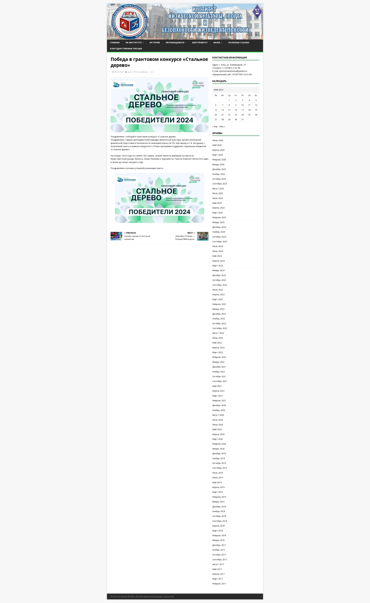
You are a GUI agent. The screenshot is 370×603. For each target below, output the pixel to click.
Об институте (133, 42)
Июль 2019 (217, 472)
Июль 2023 (217, 289)
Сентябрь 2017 (219, 559)
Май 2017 (217, 569)
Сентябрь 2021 (219, 381)
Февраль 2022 (219, 357)
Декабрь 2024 (219, 227)
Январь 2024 (218, 270)
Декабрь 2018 (219, 506)
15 (229, 110)
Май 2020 (217, 429)
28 (222, 119)
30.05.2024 (118, 72)
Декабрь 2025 (219, 169)
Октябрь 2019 (219, 463)
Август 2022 (218, 333)
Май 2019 (217, 482)
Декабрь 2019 (219, 453)
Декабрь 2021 (219, 366)
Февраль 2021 (219, 400)
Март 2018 (217, 530)
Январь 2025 (218, 222)
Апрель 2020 (218, 434)
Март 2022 (217, 352)
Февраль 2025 (219, 217)
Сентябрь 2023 (219, 285)
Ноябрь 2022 (218, 318)
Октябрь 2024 (219, 236)
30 (236, 119)
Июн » (222, 126)
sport (129, 72)
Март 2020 (217, 439)
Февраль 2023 (219, 304)
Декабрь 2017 (219, 545)
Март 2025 (217, 212)
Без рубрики (142, 72)
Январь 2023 (218, 309)
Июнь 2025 (217, 198)
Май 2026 (217, 145)
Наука (216, 42)
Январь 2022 (218, 362)
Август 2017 (218, 564)
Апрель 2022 (218, 347)
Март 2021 (217, 395)
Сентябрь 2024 (219, 241)
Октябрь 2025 (219, 178)
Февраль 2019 (219, 497)
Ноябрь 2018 (218, 511)
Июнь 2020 (217, 424)
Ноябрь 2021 (218, 371)
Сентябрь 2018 (219, 521)
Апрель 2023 (218, 294)
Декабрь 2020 (219, 405)
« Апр (215, 126)
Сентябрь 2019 (219, 467)
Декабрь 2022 (219, 313)
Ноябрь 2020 (218, 410)
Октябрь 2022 (219, 323)
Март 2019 (217, 492)
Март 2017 (217, 578)
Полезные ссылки (238, 42)
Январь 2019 (218, 501)
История (155, 42)
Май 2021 (217, 386)
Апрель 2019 (218, 487)
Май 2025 (217, 203)
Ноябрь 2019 (218, 458)
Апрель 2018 (218, 525)
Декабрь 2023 (219, 275)
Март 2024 (217, 265)
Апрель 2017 (218, 574)
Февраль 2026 (219, 159)
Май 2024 (217, 256)
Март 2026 (217, 154)
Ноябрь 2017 (218, 549)
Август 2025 (218, 188)
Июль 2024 (217, 246)
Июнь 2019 (217, 477)
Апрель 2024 (218, 260)
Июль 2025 (217, 193)
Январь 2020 (218, 448)
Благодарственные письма (126, 48)
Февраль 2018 (219, 535)
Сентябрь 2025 (219, 183)
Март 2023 (217, 299)
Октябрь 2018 (219, 516)
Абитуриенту (199, 42)
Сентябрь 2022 (219, 328)
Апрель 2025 (218, 207)
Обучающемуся (175, 42)
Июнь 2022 (217, 337)
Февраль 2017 (219, 583)
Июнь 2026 (217, 140)
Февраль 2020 (219, 443)
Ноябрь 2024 (218, 231)
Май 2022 (217, 342)
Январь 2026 (218, 164)
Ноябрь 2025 (218, 174)
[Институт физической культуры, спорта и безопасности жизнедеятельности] (185, 38)
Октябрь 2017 (219, 554)
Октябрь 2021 (219, 376)
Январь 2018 (218, 540)
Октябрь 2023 (219, 280)
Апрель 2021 (218, 390)
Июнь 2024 (217, 251)
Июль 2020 (217, 419)
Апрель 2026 (218, 150)
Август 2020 (218, 415)
